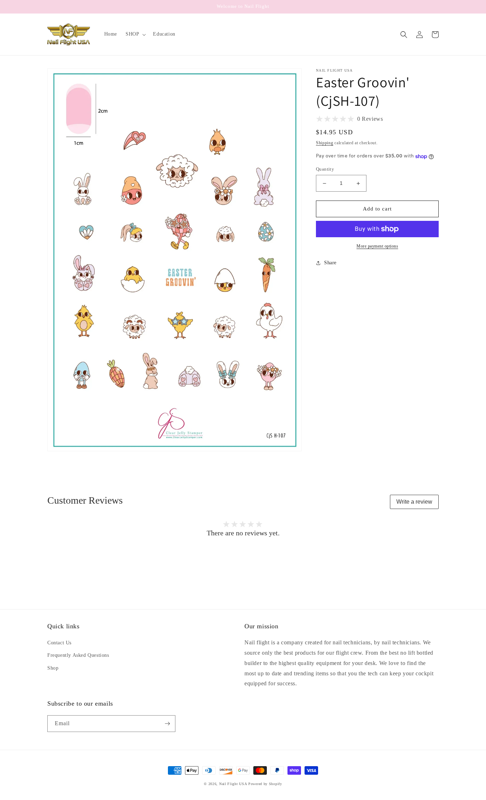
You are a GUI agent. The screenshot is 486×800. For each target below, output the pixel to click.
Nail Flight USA (233, 784)
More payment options (377, 246)
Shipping (324, 142)
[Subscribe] (167, 723)
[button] (135, 34)
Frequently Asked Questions (78, 655)
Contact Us (59, 642)
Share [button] (330, 262)
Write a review (414, 502)
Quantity (325, 169)
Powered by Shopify (265, 784)
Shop (52, 668)
